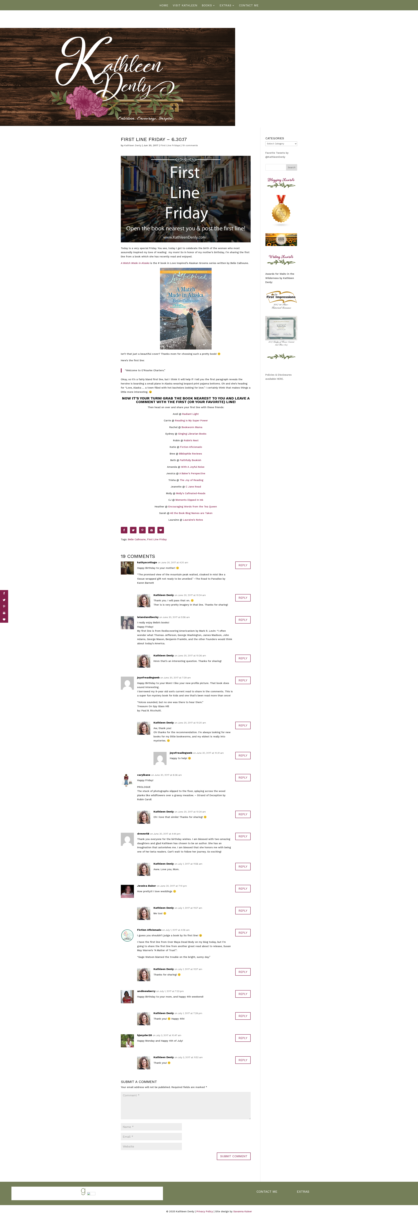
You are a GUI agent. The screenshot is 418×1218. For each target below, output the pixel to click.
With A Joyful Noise (192, 466)
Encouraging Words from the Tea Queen (192, 506)
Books (207, 5)
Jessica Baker (146, 885)
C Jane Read (193, 486)
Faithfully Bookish (190, 460)
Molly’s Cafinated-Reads (190, 493)
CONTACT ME (267, 1192)
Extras (225, 5)
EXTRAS (303, 1192)
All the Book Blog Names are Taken (191, 513)
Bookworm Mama (192, 427)
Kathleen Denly (132, 145)
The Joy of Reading (191, 480)
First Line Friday (157, 539)
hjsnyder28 (144, 1035)
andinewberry (146, 991)
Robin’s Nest (191, 440)
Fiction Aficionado (191, 447)
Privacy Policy (204, 1211)
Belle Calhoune (137, 539)
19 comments (190, 145)
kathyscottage (147, 562)
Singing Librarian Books (192, 433)
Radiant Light (190, 414)
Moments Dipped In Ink (189, 499)
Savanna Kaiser (242, 1211)
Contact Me (249, 5)
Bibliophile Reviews (190, 453)
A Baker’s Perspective (192, 473)
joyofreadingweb (148, 677)
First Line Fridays (170, 145)
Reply (243, 565)
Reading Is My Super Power (191, 420)
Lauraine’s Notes (193, 519)
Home (164, 5)
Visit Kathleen (185, 5)
